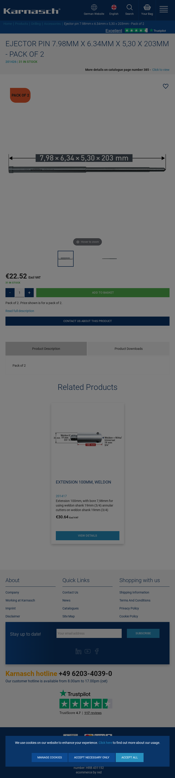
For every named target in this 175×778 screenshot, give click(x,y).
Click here (105, 743)
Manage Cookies (49, 757)
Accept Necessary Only (91, 757)
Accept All (129, 757)
